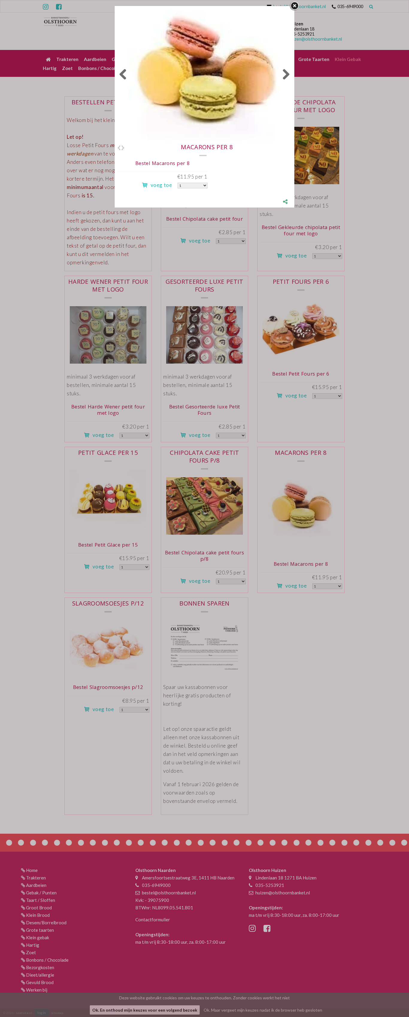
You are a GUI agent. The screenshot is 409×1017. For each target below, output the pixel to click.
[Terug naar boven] (389, 997)
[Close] (294, 6)
